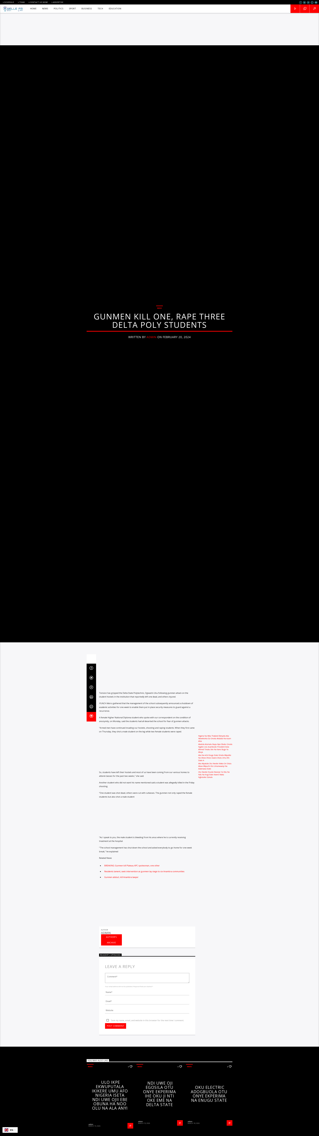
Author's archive (111, 966)
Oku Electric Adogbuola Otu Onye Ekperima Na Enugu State (209, 1120)
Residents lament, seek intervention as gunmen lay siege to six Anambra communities (144, 898)
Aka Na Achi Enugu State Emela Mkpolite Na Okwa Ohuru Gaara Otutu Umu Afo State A (214, 784)
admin (151, 349)
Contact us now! (39, 2)
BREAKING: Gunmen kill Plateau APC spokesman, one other (132, 892)
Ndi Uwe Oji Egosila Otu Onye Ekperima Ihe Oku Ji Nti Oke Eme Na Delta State (159, 1120)
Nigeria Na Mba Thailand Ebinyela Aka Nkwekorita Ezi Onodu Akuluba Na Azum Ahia (214, 765)
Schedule (9, 2)
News (159, 320)
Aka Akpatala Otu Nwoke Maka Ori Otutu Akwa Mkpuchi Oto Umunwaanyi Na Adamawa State (214, 793)
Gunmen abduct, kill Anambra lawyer (121, 903)
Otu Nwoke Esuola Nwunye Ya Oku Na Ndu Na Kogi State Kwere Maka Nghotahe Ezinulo (214, 801)
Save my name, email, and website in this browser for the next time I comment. (147, 1047)
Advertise (58, 2)
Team (22, 2)
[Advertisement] (159, 26)
